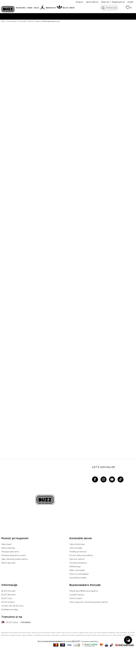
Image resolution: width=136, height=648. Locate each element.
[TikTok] (121, 479)
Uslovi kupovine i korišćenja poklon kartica (88, 602)
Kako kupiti (6, 544)
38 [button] (103, 59)
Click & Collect (75, 598)
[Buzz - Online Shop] (8, 9)
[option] (22, 278)
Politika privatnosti (77, 551)
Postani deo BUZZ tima (12, 606)
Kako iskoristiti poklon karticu (14, 559)
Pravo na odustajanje (79, 574)
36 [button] (73, 59)
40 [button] (73, 65)
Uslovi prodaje (75, 548)
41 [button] (93, 65)
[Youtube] (112, 479)
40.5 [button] (83, 65)
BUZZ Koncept (8, 591)
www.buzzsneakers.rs (54, 641)
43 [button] (123, 65)
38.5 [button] (113, 59)
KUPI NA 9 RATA (42, 20)
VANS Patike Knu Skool (68, 436)
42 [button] (103, 65)
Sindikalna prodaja (9, 609)
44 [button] (73, 71)
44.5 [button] (83, 71)
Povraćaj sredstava (78, 563)
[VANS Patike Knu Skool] (68, 370)
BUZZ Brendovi (8, 594)
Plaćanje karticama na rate (13, 555)
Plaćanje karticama (10, 551)
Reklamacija (74, 566)
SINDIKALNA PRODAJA (32, 30)
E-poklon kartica (76, 594)
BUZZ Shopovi (8, 602)
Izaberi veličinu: (76, 55)
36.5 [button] (83, 59)
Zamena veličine (77, 559)
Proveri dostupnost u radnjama (89, 105)
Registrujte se (118, 2)
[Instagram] (104, 479)
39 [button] (123, 59)
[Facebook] (95, 479)
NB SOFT (75, 641)
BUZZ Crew (6, 598)
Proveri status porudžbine (81, 555)
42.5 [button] (113, 65)
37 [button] (93, 59)
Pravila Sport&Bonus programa (83, 591)
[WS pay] (77, 645)
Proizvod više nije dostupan (98, 84)
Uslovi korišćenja (76, 544)
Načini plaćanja (8, 548)
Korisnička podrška (77, 577)
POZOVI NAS (60, 25)
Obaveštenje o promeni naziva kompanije (59, 14)
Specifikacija (78, 96)
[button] (109, 8)
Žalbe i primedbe (77, 570)
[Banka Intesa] (90, 645)
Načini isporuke (8, 563)
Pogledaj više (93, 15)
